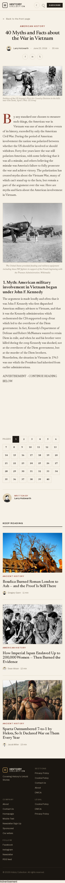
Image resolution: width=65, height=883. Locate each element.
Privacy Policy (42, 773)
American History (32, 26)
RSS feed (7, 859)
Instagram (8, 850)
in (32, 57)
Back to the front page (16, 19)
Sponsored (8, 828)
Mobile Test (8, 819)
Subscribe (55, 5)
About (38, 788)
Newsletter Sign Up (12, 823)
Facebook (8, 845)
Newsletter (8, 854)
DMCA (38, 792)
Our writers (8, 833)
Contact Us (40, 783)
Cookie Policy (42, 778)
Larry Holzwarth (21, 48)
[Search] (43, 5)
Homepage (8, 814)
